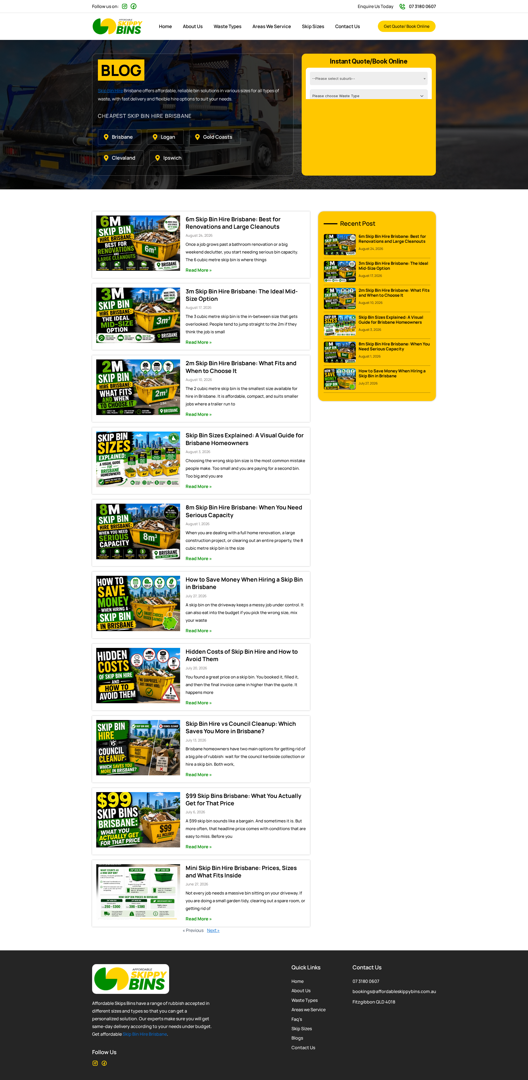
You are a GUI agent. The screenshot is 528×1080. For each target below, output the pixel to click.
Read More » (199, 270)
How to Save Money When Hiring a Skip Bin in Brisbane (244, 583)
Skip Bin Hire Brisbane (145, 1034)
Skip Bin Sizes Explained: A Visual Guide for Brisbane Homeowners (245, 438)
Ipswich (172, 157)
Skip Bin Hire (110, 91)
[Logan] (155, 137)
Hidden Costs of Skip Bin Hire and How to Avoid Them (242, 655)
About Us (193, 26)
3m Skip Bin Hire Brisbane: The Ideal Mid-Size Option (242, 294)
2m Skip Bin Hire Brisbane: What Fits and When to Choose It (241, 366)
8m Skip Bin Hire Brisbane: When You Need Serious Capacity (244, 511)
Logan (168, 136)
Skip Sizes (313, 26)
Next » (213, 930)
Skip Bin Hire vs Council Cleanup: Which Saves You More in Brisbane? (241, 727)
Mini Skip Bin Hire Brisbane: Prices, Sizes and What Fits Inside (241, 871)
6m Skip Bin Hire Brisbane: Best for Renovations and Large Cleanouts (233, 222)
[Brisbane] (106, 137)
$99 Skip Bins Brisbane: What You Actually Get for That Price (243, 799)
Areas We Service (271, 26)
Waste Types (227, 26)
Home (165, 26)
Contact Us (347, 26)
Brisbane (122, 136)
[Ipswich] (158, 158)
